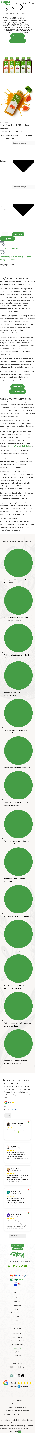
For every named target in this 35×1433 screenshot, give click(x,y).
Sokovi (11, 265)
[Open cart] (29, 3)
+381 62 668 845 (19, 1266)
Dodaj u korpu (18, 234)
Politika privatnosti (17, 1404)
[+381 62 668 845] (9, 1266)
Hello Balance (27, 446)
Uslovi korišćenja (17, 1400)
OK (19, 1431)
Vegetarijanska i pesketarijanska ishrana (17, 1410)
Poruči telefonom (17, 41)
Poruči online (17, 36)
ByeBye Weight (14, 446)
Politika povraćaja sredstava (17, 1407)
